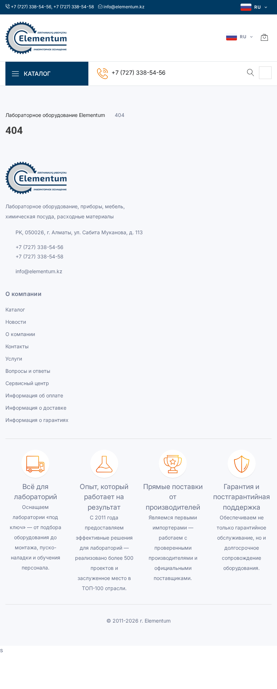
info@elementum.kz (124, 6)
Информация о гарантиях (37, 420)
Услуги (13, 359)
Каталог (15, 309)
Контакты (16, 346)
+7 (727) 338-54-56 (31, 6)
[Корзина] (264, 38)
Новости (15, 322)
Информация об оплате (34, 395)
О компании (20, 334)
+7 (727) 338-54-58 (73, 6)
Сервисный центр (27, 383)
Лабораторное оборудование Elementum (55, 115)
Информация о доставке (35, 408)
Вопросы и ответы (27, 371)
